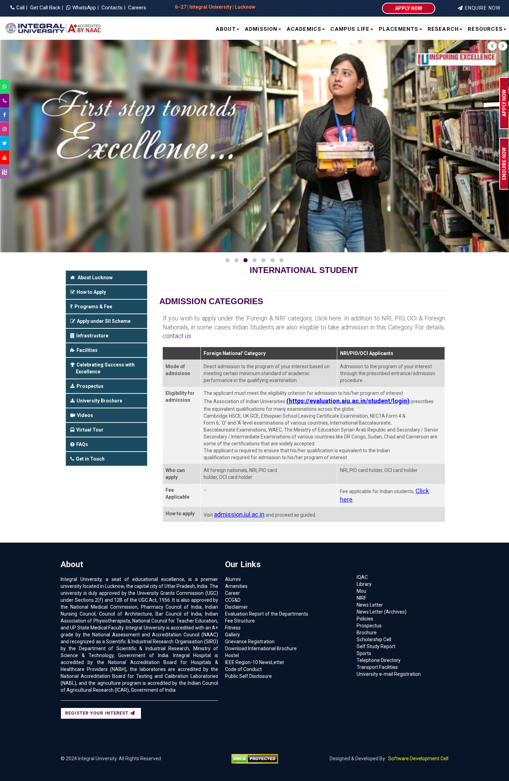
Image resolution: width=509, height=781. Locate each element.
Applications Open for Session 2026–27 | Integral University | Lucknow (279, 7)
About (226, 29)
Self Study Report (376, 646)
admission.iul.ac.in (239, 514)
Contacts (111, 7)
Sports (364, 653)
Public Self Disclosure (248, 676)
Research (443, 29)
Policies (365, 618)
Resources (485, 29)
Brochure (367, 632)
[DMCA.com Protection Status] (254, 758)
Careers (136, 7)
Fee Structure (240, 621)
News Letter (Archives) (382, 612)
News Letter (370, 605)
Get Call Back (44, 7)
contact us (177, 335)
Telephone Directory (379, 660)
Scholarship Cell (374, 639)
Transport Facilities (377, 667)
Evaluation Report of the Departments (266, 614)
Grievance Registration (250, 641)
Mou (361, 591)
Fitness (233, 627)
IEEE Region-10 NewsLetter (254, 662)
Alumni (233, 579)
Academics (304, 29)
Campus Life (349, 29)
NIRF (361, 598)
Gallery (232, 634)
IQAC (362, 577)
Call (20, 7)
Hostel (232, 655)
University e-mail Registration (389, 674)
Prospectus (369, 625)
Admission (261, 29)
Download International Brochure (261, 648)
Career (232, 593)
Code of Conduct (243, 669)
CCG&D (233, 600)
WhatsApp (84, 7)
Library (364, 584)
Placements (399, 29)
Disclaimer (236, 607)
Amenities (236, 586)
